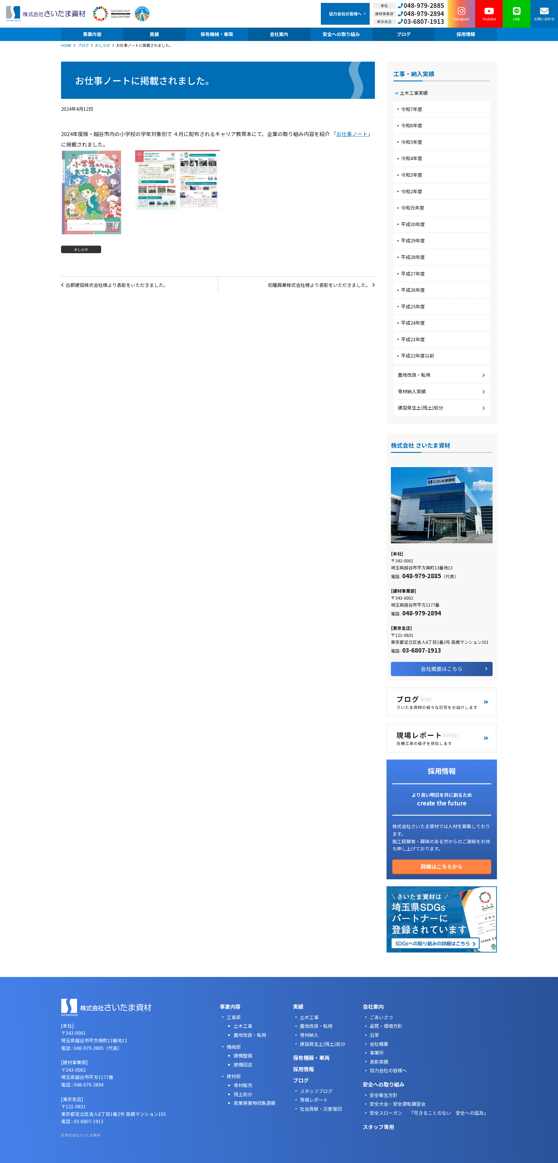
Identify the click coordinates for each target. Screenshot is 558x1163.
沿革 (374, 1034)
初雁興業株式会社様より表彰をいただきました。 (319, 284)
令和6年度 (411, 125)
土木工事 (243, 1025)
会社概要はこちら (442, 668)
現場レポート (314, 1099)
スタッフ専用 (378, 1126)
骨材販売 (243, 1085)
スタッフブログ (316, 1090)
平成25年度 (413, 306)
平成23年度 (413, 339)
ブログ (83, 45)
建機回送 (243, 1064)
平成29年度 (413, 240)
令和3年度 (411, 174)
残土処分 (243, 1094)
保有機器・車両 (311, 1057)
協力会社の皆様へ (388, 1070)
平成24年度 (413, 322)
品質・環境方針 (386, 1025)
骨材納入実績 (412, 391)
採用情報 (303, 1069)
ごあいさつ (381, 1017)
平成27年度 (413, 273)
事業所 (377, 1052)
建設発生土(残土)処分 (420, 407)
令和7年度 (411, 109)
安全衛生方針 (384, 1094)
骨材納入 (309, 1034)
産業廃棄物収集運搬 (255, 1102)
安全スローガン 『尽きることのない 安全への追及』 (429, 1112)
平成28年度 (413, 256)
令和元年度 (412, 207)
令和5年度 (411, 141)
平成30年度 (413, 224)
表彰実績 (379, 1061)
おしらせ (102, 45)
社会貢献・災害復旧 (321, 1108)
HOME (66, 45)
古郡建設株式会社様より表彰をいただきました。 (117, 284)
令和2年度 (411, 191)
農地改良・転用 (414, 374)
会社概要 (379, 1043)
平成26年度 (413, 289)
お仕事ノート (352, 133)
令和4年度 (411, 158)
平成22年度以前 (417, 355)
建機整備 (243, 1055)
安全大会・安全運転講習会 (397, 1103)
